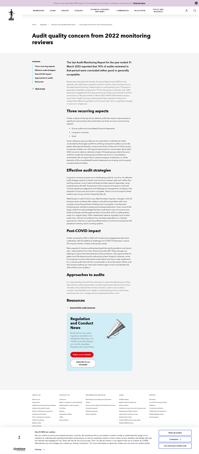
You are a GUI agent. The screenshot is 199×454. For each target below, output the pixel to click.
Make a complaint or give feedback (70, 402)
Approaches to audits (44, 78)
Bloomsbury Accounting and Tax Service (98, 399)
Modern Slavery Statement (127, 402)
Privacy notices (123, 405)
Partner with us (64, 420)
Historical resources (92, 411)
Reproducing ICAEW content (128, 411)
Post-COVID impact (43, 74)
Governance (36, 402)
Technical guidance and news (99, 10)
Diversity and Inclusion (39, 414)
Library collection (91, 414)
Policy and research (158, 10)
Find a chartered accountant (41, 417)
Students (78, 11)
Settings (38, 449)
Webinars (152, 405)
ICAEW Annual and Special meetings (44, 405)
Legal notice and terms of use (128, 414)
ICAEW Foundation (38, 420)
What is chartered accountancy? (42, 411)
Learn (52, 11)
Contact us (62, 399)
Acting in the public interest (41, 408)
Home (34, 25)
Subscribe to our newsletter (83, 363)
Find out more (139, 3)
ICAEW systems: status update (69, 405)
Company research (92, 408)
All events (152, 399)
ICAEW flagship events (156, 414)
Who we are (36, 399)
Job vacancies (36, 426)
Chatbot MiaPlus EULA (126, 423)
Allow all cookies (175, 433)
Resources (39, 82)
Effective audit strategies (45, 70)
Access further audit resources (82, 308)
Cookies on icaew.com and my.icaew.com (132, 408)
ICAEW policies (124, 399)
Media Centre (36, 423)
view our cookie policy (140, 443)
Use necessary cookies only (175, 446)
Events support (154, 417)
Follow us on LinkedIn (82, 355)
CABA (61, 417)
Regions (61, 411)
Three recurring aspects (45, 66)
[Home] (11, 14)
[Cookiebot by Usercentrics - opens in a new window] (19, 449)
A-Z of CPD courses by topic (158, 402)
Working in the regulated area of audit (63, 25)
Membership (38, 11)
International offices (65, 414)
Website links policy (125, 417)
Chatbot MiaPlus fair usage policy (129, 420)
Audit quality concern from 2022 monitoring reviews (95, 25)
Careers (65, 11)
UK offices (62, 408)
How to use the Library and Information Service (101, 405)
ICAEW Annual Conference (157, 411)
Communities (123, 11)
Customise (174, 439)
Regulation (139, 11)
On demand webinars (156, 408)
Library (88, 402)
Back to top (40, 89)
